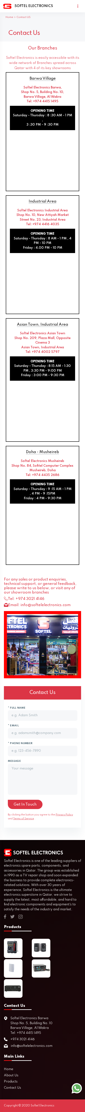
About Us (11, 1075)
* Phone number (20, 743)
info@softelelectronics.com (45, 605)
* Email (13, 725)
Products (11, 1081)
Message (14, 761)
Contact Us (12, 1088)
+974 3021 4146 (29, 599)
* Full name (17, 708)
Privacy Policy (64, 814)
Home (9, 17)
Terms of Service (23, 818)
